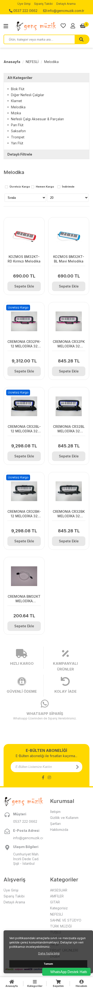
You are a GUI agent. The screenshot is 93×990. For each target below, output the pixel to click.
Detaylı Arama (66, 3)
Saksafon (18, 131)
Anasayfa (12, 62)
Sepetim (58, 986)
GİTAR (55, 902)
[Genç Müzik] (38, 26)
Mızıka (16, 113)
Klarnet (16, 101)
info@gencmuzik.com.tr (65, 11)
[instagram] (49, 777)
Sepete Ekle (24, 286)
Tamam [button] (48, 963)
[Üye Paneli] (73, 25)
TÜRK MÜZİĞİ (61, 926)
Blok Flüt (17, 89)
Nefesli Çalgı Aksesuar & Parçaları (37, 119)
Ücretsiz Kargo (20, 186)
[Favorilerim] (63, 25)
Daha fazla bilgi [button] (49, 953)
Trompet (17, 137)
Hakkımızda (59, 830)
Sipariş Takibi (43, 3)
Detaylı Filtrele (19, 154)
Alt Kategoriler (19, 78)
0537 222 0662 (24, 11)
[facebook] (43, 777)
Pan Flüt (17, 125)
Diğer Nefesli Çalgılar (27, 95)
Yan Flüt (17, 143)
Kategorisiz (59, 908)
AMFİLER (57, 896)
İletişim (55, 812)
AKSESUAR (58, 890)
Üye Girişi (24, 3)
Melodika (51, 62)
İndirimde (68, 186)
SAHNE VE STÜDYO (65, 920)
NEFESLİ (32, 62)
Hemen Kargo (45, 186)
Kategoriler (34, 986)
